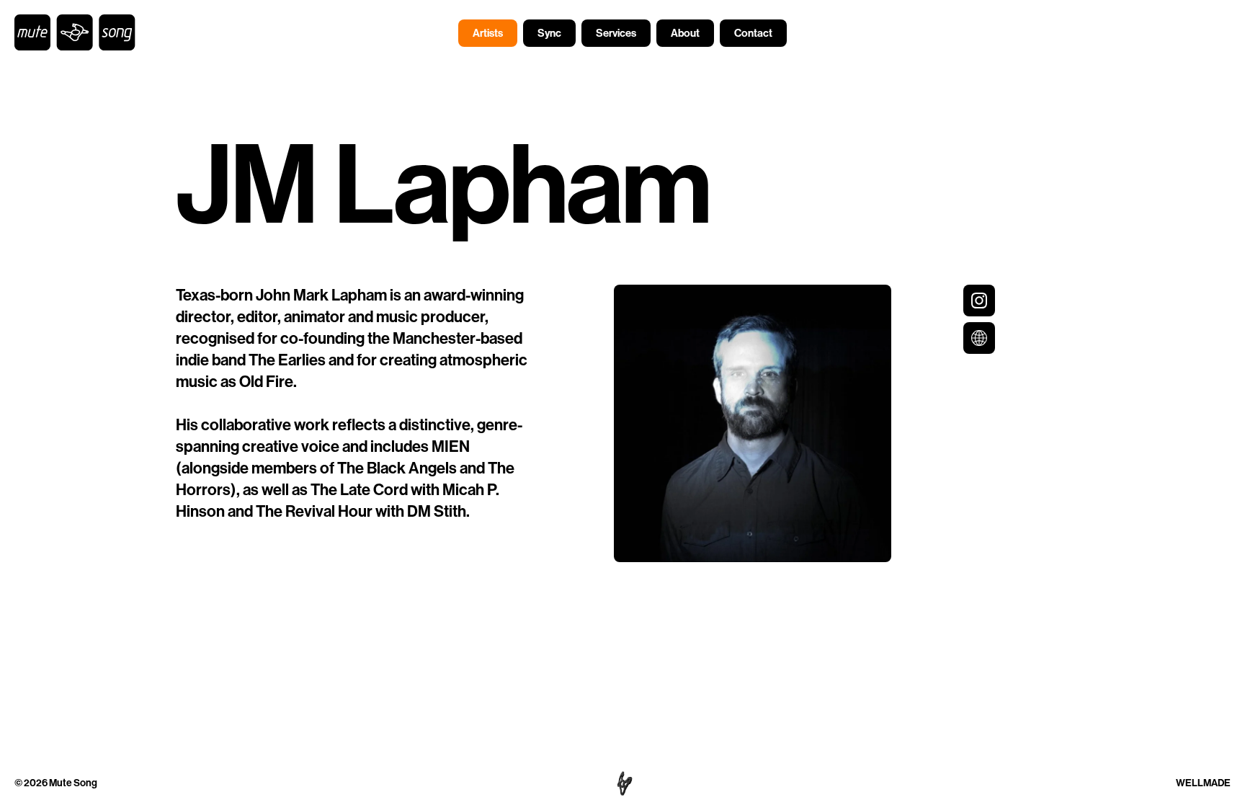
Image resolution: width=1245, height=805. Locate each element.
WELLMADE (1203, 783)
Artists (488, 33)
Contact (753, 33)
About (685, 33)
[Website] (979, 338)
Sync (549, 33)
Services (616, 33)
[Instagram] (979, 300)
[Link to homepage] (74, 32)
